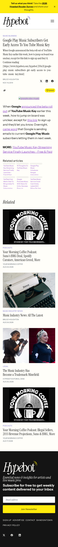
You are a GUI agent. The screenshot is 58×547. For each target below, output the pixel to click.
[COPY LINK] (5, 90)
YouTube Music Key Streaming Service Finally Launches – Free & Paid (8, 170)
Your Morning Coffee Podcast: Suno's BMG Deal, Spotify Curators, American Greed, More (21, 256)
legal (5, 366)
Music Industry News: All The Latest (23, 315)
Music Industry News (13, 311)
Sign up (7, 520)
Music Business (10, 36)
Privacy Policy (11, 525)
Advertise (18, 520)
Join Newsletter (29, 509)
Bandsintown (44, 520)
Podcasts (7, 248)
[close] (54, 6)
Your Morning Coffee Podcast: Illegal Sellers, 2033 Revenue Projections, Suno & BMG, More (29, 432)
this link (32, 120)
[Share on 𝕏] (41, 81)
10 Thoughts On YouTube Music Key (22, 168)
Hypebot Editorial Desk (14, 379)
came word (10, 129)
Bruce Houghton (11, 79)
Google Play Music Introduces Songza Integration (34, 170)
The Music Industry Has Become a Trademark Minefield (21, 372)
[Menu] (52, 21)
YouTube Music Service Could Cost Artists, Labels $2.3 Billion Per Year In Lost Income (35, 183)
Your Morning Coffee (13, 264)
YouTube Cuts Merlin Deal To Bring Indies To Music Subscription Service (8, 183)
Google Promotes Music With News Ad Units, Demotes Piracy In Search (22, 183)
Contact (30, 520)
